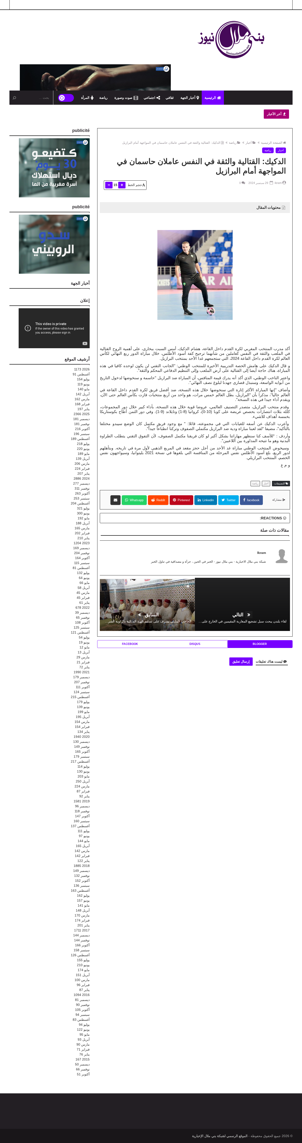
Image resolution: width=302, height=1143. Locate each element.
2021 (82, 672)
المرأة (85, 98)
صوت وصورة (123, 98)
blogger (260, 644)
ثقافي (170, 98)
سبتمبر (82, 434)
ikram (261, 553)
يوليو (83, 379)
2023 (82, 543)
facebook (253, 500)
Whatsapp (136, 500)
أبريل (83, 394)
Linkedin (207, 500)
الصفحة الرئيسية (271, 142)
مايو (84, 389)
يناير (83, 409)
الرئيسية (210, 98)
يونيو (83, 384)
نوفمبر (82, 424)
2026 (82, 369)
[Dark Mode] (66, 98)
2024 (82, 478)
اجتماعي (149, 98)
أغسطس (81, 374)
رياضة (103, 98)
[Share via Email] (115, 500)
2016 (82, 995)
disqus (194, 644)
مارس (82, 399)
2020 (82, 737)
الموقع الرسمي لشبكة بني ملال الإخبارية (219, 1136)
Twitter (230, 500)
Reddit (160, 500)
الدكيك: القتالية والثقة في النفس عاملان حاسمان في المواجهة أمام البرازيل (171, 142)
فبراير (82, 404)
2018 (82, 866)
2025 (82, 414)
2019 (82, 801)
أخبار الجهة (187, 98)
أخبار (249, 142)
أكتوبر (82, 429)
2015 (83, 1059)
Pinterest (183, 500)
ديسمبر (81, 419)
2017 (82, 930)
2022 (83, 607)
